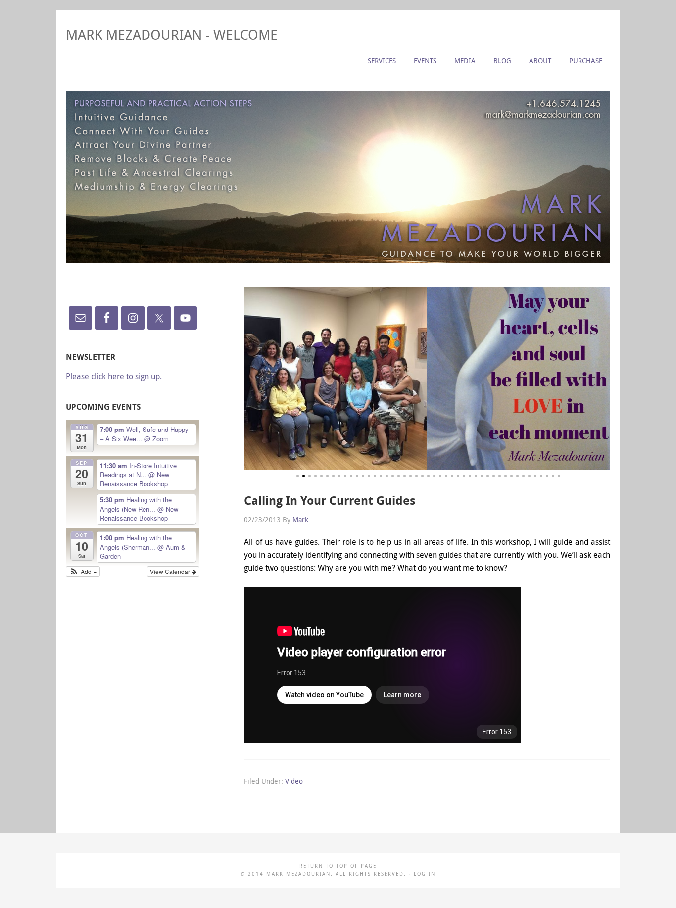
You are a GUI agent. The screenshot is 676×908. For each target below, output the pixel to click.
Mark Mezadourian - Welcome (172, 34)
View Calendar (171, 571)
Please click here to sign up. (114, 376)
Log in (424, 874)
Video (294, 781)
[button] (82, 571)
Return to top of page (338, 866)
